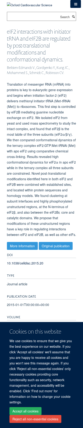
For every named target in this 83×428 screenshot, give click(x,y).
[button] (75, 4)
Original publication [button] (56, 246)
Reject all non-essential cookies (35, 419)
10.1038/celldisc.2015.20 (25, 263)
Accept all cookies (25, 411)
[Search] (73, 16)
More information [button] (22, 246)
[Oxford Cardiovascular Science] (29, 3)
